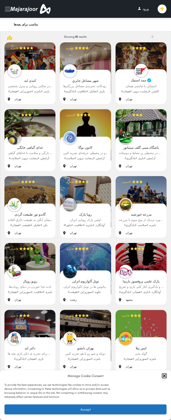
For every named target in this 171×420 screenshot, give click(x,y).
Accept (85, 410)
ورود (143, 8)
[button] (164, 376)
